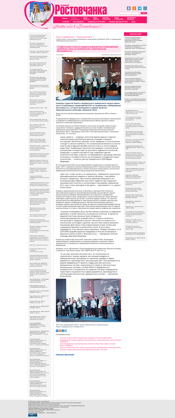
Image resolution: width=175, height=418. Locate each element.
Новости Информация (75, 18)
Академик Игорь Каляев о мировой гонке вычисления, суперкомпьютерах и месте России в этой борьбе (90, 340)
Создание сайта (33, 412)
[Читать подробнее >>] (67, 28)
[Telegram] (65, 331)
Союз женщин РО (78, 22)
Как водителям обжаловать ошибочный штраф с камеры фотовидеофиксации (133, 73)
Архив (133, 22)
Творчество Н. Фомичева (131, 18)
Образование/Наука (84, 37)
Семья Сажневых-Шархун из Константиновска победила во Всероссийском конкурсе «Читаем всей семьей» (135, 80)
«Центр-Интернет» (51, 412)
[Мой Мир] (63, 331)
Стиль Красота (96, 18)
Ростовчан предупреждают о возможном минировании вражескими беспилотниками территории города (133, 40)
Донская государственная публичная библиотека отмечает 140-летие (83, 349)
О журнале (65, 22)
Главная (65, 18)
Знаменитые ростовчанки (96, 22)
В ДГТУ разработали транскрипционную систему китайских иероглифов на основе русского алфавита (87, 344)
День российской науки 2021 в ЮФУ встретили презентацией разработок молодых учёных (90, 347)
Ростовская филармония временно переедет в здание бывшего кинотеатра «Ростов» (135, 53)
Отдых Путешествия (118, 18)
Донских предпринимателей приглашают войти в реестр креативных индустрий (133, 88)
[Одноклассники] (60, 331)
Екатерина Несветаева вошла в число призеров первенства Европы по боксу (135, 67)
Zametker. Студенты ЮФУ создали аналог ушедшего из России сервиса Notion (86, 338)
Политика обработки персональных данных (40, 408)
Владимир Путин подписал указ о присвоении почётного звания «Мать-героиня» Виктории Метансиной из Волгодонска (134, 60)
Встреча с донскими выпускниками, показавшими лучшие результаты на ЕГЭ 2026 (135, 100)
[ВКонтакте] (57, 331)
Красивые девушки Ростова (118, 22)
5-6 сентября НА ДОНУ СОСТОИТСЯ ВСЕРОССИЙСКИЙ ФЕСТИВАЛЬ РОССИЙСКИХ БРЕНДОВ (135, 94)
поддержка (41, 412)
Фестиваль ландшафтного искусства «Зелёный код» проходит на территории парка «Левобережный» (135, 47)
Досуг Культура (86, 18)
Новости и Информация (65, 37)
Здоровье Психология (106, 18)
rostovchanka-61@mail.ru (53, 410)
